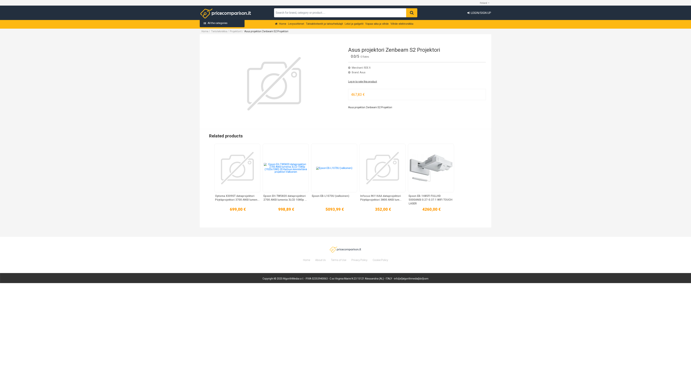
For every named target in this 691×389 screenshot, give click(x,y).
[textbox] (340, 13)
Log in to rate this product (362, 81)
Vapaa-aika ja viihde (377, 23)
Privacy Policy (359, 260)
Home (282, 23)
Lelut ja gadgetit (354, 23)
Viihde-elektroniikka (401, 23)
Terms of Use (338, 260)
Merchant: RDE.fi (361, 67)
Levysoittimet (296, 23)
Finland (484, 3)
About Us (320, 260)
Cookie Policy (380, 260)
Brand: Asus (358, 72)
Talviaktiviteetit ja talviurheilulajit (324, 23)
